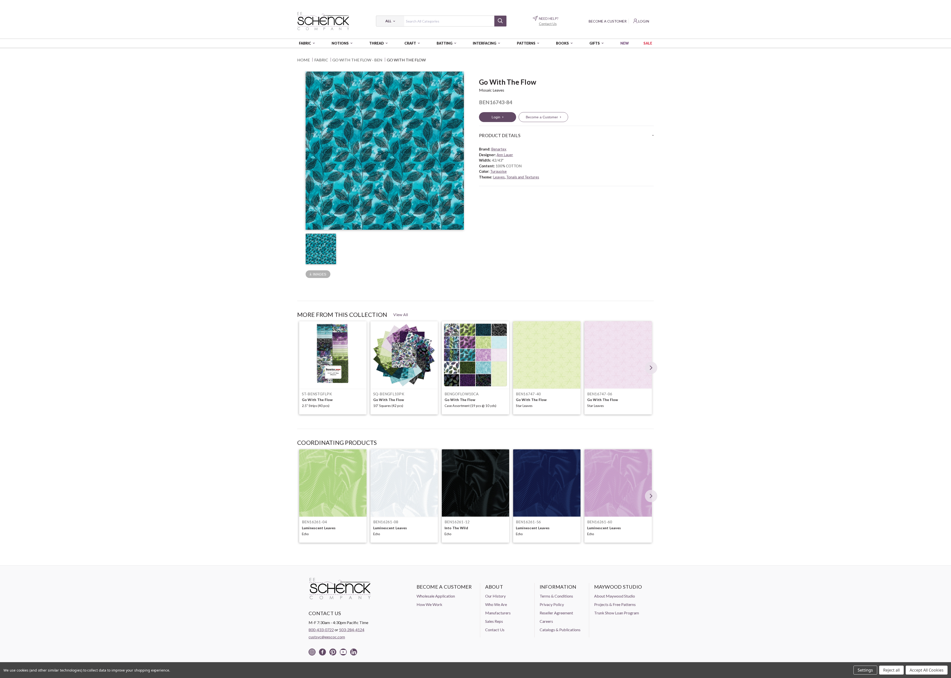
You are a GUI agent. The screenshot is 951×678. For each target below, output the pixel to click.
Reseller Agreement (556, 612)
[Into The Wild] (475, 483)
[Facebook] (322, 652)
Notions (340, 43)
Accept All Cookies (927, 670)
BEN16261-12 (457, 522)
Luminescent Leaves (319, 528)
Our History (495, 596)
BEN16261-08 (385, 522)
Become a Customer (608, 21)
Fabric (305, 43)
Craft (410, 43)
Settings (865, 670)
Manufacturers (498, 612)
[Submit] (500, 21)
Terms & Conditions (556, 596)
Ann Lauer (505, 154)
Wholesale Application (436, 596)
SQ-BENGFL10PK (388, 394)
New (624, 43)
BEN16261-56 (528, 522)
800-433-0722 (321, 629)
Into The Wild (456, 528)
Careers (546, 621)
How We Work (429, 604)
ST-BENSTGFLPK (317, 394)
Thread (376, 43)
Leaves (499, 177)
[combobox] (441, 21)
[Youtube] (343, 652)
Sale (647, 43)
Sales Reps (494, 621)
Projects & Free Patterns (615, 604)
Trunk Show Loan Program (616, 612)
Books (562, 43)
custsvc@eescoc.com (327, 636)
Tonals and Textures (522, 177)
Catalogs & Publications (560, 629)
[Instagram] (312, 652)
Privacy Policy (552, 604)
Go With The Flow (317, 400)
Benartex (498, 149)
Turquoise (498, 171)
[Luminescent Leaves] (333, 483)
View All (400, 314)
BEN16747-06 (599, 394)
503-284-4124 (351, 629)
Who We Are (496, 604)
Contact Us (548, 24)
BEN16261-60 (599, 522)
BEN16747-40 (528, 394)
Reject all (891, 670)
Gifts (594, 43)
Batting (444, 43)
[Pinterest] (332, 652)
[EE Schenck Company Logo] (323, 21)
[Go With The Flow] (333, 355)
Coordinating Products (337, 442)
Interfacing (484, 43)
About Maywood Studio (614, 596)
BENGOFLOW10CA (461, 394)
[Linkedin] (353, 652)
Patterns (526, 43)
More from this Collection (342, 314)
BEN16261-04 (314, 522)
